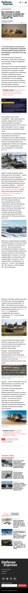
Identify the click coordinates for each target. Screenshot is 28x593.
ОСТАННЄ (6, 514)
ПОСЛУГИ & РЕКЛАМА (5, 569)
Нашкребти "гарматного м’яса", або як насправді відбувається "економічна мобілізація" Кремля (14, 433)
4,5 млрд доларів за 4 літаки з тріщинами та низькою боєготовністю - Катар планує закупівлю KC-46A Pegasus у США (19, 535)
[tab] (5, 514)
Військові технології (7, 441)
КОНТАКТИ (3, 573)
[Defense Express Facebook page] (3, 578)
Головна (3, 8)
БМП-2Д (5, 311)
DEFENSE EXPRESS (7, 21)
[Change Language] (20, 2)
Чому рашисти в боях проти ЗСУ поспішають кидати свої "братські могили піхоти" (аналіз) (14, 92)
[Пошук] (23, 3)
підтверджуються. (20, 357)
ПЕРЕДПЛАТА (4, 571)
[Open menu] (26, 3)
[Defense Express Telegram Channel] (15, 578)
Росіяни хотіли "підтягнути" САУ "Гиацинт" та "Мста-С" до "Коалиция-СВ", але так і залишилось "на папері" (19, 545)
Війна (16, 439)
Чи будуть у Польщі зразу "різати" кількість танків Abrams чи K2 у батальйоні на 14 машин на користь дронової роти (19, 487)
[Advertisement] (14, 283)
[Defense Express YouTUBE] (7, 578)
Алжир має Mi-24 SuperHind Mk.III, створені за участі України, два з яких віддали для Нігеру (18, 475)
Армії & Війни (8, 8)
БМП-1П (12, 315)
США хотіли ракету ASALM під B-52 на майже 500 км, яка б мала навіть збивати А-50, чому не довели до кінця (19, 524)
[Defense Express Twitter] (11, 578)
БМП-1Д (23, 309)
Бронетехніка (10, 439)
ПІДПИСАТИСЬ (22, 585)
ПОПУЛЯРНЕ (14, 514)
